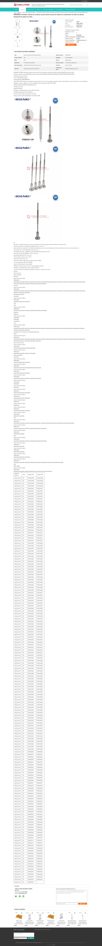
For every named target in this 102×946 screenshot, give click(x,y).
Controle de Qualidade (48, 9)
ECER (53, 944)
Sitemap (40, 929)
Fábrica (38, 9)
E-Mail (35, 929)
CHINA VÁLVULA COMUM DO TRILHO (34, 942)
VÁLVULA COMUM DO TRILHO (29, 12)
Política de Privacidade (20, 942)
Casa (16, 9)
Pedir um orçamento (70, 9)
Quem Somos (30, 9)
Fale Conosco (59, 9)
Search (87, 5)
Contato (72, 44)
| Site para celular (46, 929)
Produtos (22, 9)
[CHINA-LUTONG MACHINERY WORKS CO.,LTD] (22, 5)
